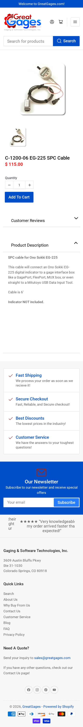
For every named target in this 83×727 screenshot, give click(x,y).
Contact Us (11, 611)
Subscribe (66, 502)
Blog (6, 623)
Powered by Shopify (58, 707)
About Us (10, 599)
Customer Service (16, 617)
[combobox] (41, 41)
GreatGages (31, 707)
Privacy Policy (14, 635)
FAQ (6, 629)
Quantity (11, 178)
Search (69, 41)
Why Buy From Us (16, 605)
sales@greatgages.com (52, 658)
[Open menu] (75, 21)
